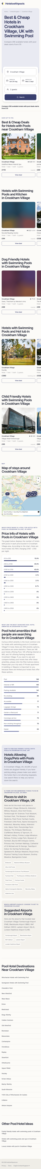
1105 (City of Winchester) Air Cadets (14, 1095)
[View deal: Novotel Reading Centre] (18, 215)
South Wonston (7, 1089)
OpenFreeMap (8, 512)
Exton (4, 1004)
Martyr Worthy (7, 1084)
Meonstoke (5, 1036)
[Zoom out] (38, 481)
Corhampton (6, 1041)
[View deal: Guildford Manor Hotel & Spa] (18, 146)
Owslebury (5, 1047)
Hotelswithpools (14, 3)
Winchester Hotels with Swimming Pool (15, 977)
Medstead (5, 1009)
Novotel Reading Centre (10, 233)
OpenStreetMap (8, 514)
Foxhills (4, 370)
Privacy (4, 1165)
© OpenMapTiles (17, 512)
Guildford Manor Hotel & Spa (11, 164)
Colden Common (7, 1020)
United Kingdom (14, 11)
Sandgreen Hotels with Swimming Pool (15, 983)
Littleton (4, 1100)
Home (6, 11)
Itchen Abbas (6, 1079)
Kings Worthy (6, 1015)
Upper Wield (6, 1068)
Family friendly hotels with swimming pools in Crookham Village (21, 1132)
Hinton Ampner (7, 1105)
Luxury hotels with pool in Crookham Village (17, 1146)
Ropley (4, 1052)
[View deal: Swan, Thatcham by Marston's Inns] (18, 284)
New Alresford (7, 993)
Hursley (4, 1073)
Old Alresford (6, 1025)
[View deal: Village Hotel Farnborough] (18, 421)
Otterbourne (6, 1063)
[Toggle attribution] (38, 512)
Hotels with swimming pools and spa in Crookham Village (19, 1140)
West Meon (6, 999)
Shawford (5, 1057)
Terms (9, 1165)
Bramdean (5, 1031)
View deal (18, 175)
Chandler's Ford (7, 988)
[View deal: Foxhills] (18, 352)
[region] (21, 496)
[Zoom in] (38, 478)
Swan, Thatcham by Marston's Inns (14, 301)
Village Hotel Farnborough (10, 438)
